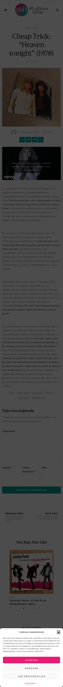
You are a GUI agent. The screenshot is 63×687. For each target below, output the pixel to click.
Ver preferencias (31, 676)
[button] (58, 631)
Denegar (31, 668)
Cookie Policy (30, 683)
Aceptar (31, 660)
